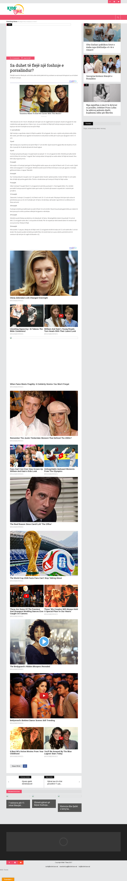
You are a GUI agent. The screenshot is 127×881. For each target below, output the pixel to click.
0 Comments (15, 58)
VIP (86, 56)
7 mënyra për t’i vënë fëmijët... (16, 804)
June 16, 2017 (27, 58)
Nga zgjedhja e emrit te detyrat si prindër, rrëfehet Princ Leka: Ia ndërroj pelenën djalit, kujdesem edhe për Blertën (101, 109)
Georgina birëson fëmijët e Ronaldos (99, 77)
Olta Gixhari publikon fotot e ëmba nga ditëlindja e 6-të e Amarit (100, 47)
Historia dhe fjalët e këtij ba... (69, 807)
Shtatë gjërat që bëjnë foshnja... (42, 803)
